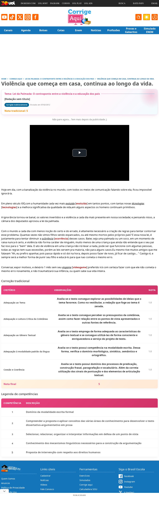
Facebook (129, 476)
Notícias (44, 480)
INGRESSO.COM (28, 3)
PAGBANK (54, 3)
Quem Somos (8, 478)
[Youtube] (4, 17)
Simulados (85, 480)
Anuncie (5, 483)
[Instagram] (28, 17)
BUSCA (122, 3)
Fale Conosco (47, 489)
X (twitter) (129, 492)
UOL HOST (43, 3)
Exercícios (85, 475)
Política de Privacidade (13, 487)
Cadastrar (45, 475)
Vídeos (43, 484)
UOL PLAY (77, 3)
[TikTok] (12, 17)
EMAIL (154, 3)
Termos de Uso (9, 492)
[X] (20, 17)
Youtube (128, 487)
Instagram (129, 481)
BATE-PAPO (138, 3)
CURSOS (66, 3)
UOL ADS (88, 3)
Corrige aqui (86, 484)
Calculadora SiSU (88, 489)
